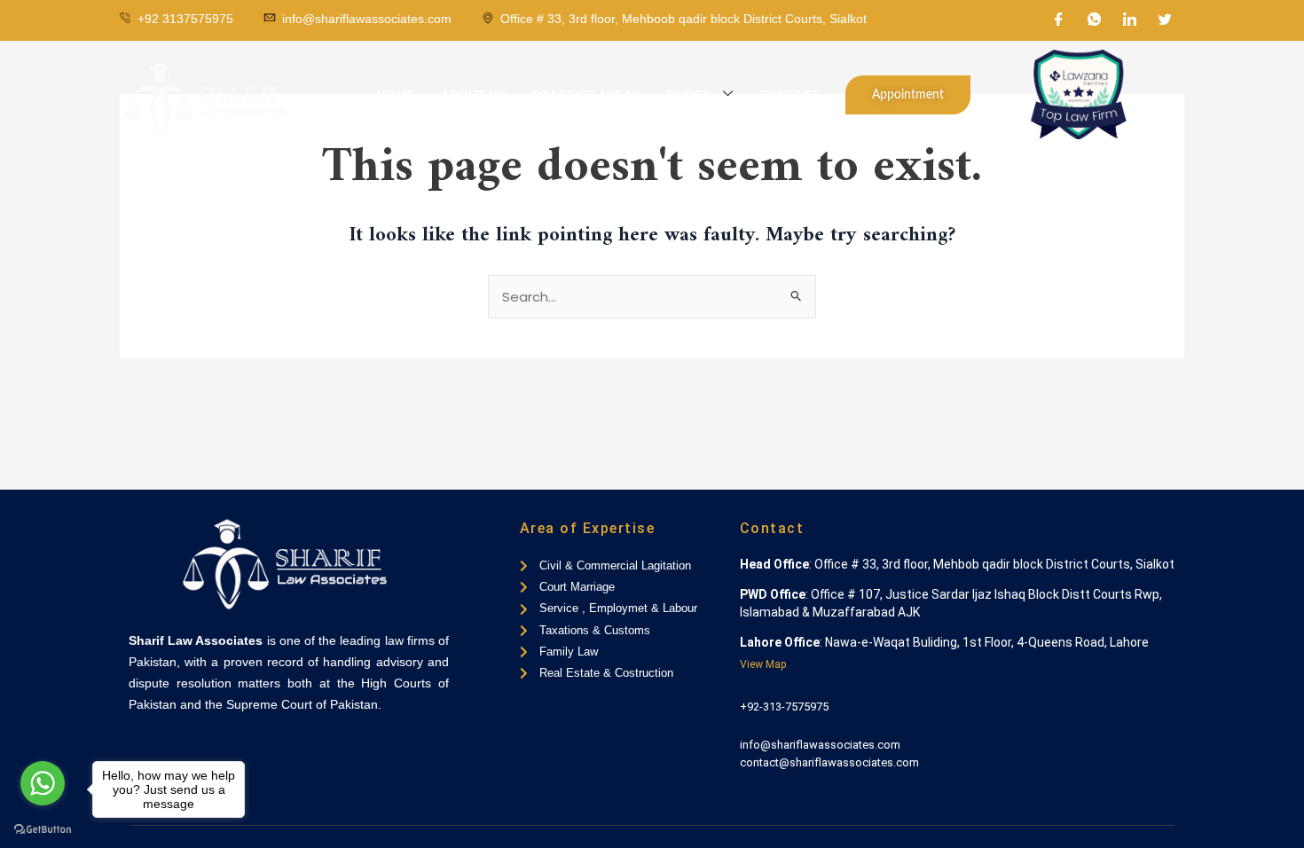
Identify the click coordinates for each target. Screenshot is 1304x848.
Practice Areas (586, 95)
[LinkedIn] (1130, 20)
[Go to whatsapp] (42, 783)
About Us (473, 95)
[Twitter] (1165, 20)
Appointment (908, 95)
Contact (789, 95)
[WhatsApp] (1094, 20)
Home (395, 95)
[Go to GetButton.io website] (42, 830)
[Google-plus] (193, 750)
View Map (763, 664)
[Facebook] (1059, 20)
